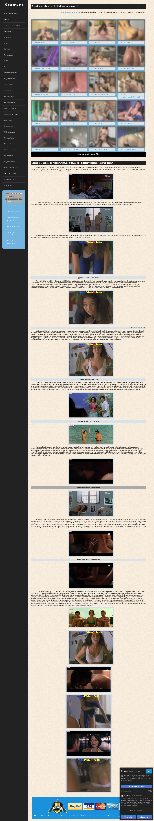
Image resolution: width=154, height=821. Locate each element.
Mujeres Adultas (9, 79)
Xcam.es (64, 12)
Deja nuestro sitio (126, 791)
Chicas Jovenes (9, 67)
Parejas (6, 43)
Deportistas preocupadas (10, 242)
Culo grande (8, 120)
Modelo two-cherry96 (71, 149)
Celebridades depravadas (10, 234)
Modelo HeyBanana (127, 68)
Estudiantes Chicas (10, 73)
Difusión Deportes (10, 173)
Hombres (7, 49)
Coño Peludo (8, 90)
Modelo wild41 (97, 123)
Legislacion (139, 810)
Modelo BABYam (69, 68)
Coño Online (8, 84)
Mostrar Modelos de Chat (88, 154)
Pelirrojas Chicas (9, 150)
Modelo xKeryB (68, 123)
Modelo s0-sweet (41, 149)
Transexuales (8, 55)
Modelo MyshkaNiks (128, 123)
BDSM (6, 61)
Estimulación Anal (10, 108)
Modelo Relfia (125, 42)
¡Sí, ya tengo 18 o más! (136, 786)
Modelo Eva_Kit (40, 123)
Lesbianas (7, 37)
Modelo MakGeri (98, 68)
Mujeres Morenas (10, 144)
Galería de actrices (12, 226)
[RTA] (150, 791)
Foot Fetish (8, 185)
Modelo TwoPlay (69, 42)
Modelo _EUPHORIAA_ (129, 149)
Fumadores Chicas (10, 179)
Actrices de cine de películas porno (12, 219)
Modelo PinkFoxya (41, 94)
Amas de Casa (9, 156)
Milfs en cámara (9, 132)
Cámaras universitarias (11, 114)
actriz (67, 167)
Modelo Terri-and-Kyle (100, 94)
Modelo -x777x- (69, 94)
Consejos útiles (11, 206)
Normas (119, 815)
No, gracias (128, 817)
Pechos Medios (9, 96)
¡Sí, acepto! (144, 817)
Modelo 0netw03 (41, 42)
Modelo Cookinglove (42, 68)
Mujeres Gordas (9, 162)
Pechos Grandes (9, 102)
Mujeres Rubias (9, 138)
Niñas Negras (8, 31)
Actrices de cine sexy (13, 212)
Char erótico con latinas (12, 25)
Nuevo (6, 19)
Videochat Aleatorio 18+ (12, 13)
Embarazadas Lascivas (11, 167)
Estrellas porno (9, 126)
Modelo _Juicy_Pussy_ (100, 149)
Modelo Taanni (97, 42)
